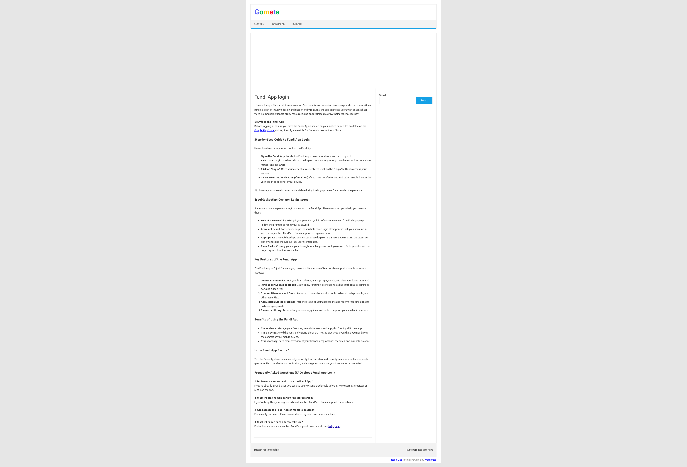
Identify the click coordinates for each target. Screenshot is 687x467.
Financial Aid (278, 24)
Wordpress (430, 459)
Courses (259, 24)
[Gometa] (267, 13)
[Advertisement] (343, 61)
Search (382, 95)
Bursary (297, 24)
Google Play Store (264, 130)
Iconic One (396, 459)
